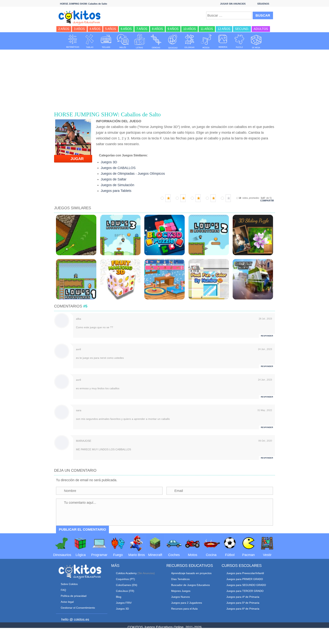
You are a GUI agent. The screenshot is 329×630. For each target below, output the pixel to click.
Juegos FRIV (124, 602)
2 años (63, 29)
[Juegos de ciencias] (156, 41)
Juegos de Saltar (113, 179)
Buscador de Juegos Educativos (190, 585)
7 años (141, 29)
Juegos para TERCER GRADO (245, 590)
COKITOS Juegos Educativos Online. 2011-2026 (165, 627)
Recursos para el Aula (184, 608)
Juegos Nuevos (180, 596)
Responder (267, 336)
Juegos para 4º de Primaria (242, 596)
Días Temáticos (180, 579)
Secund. (242, 29)
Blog (118, 596)
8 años (157, 29)
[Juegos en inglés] (123, 41)
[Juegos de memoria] (223, 41)
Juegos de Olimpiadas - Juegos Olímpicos (133, 173)
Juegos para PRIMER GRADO (244, 579)
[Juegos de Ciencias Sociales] (173, 41)
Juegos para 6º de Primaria (242, 608)
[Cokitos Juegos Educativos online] (81, 17)
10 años (189, 29)
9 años (173, 29)
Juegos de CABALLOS (118, 168)
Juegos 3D (109, 162)
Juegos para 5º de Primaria (242, 602)
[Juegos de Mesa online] (256, 41)
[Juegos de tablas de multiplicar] (89, 41)
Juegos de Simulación (117, 185)
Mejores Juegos (180, 590)
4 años (95, 29)
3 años (79, 29)
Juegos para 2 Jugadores (186, 602)
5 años (110, 29)
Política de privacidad (73, 595)
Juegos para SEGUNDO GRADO (246, 585)
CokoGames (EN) (126, 585)
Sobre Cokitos (69, 584)
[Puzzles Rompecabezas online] (239, 41)
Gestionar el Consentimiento (78, 607)
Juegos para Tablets (116, 191)
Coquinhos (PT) (125, 579)
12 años (224, 29)
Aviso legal (67, 601)
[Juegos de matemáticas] (73, 41)
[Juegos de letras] (139, 41)
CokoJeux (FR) (125, 590)
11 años (206, 29)
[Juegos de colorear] (189, 41)
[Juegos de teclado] (106, 41)
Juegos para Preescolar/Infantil (245, 573)
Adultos (261, 29)
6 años (126, 29)
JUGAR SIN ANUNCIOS (233, 3)
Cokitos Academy (126, 573)
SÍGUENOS (263, 3)
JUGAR (75, 159)
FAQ (63, 589)
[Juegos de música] (206, 41)
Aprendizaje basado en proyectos (191, 573)
